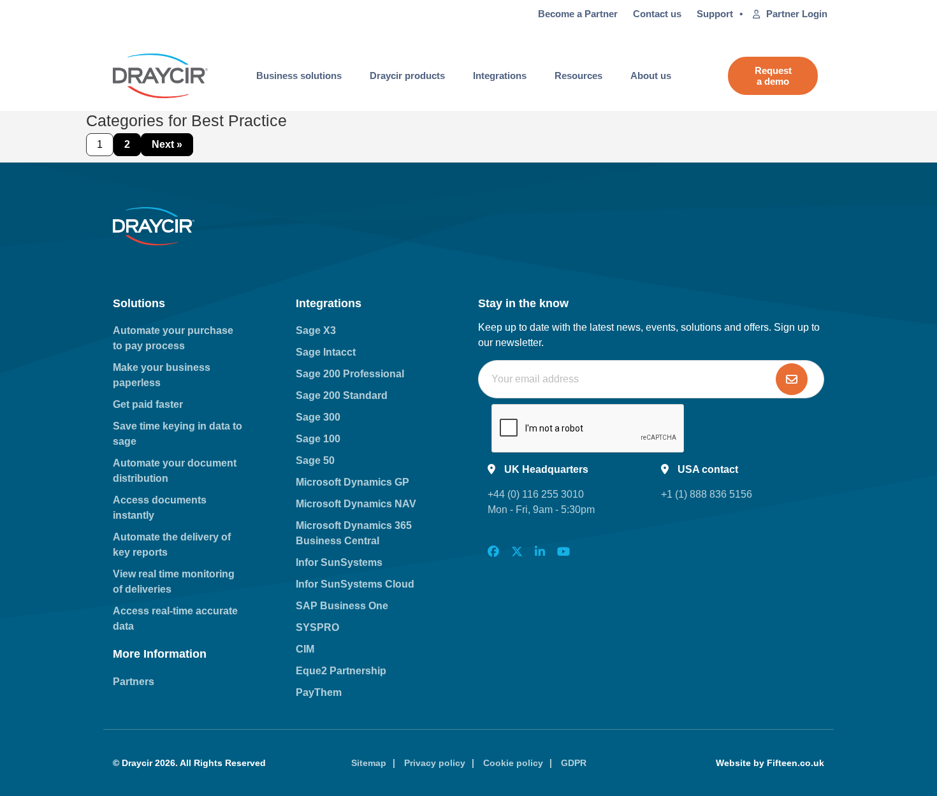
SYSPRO (317, 627)
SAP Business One (342, 605)
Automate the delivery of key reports (172, 545)
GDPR (573, 763)
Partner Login (796, 13)
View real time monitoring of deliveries (174, 581)
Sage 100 (318, 438)
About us (650, 75)
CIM (305, 649)
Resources (578, 75)
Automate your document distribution (174, 471)
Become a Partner (578, 13)
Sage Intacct (326, 352)
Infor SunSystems (339, 562)
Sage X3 (316, 330)
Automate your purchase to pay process (173, 338)
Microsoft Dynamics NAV (356, 503)
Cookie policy (513, 763)
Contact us (657, 13)
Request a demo (773, 76)
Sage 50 (315, 460)
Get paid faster (148, 404)
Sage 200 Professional (350, 373)
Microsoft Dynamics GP (352, 482)
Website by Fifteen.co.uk (770, 763)
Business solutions (299, 75)
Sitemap (368, 763)
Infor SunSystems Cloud (355, 584)
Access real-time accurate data (175, 618)
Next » (167, 144)
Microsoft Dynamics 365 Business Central (354, 533)
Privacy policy (434, 763)
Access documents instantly (160, 508)
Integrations (500, 75)
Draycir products (407, 75)
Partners (133, 681)
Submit (792, 379)
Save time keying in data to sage (177, 434)
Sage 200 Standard (342, 395)
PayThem (319, 692)
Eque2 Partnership (341, 670)
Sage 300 (318, 417)
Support (715, 13)
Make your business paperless (161, 375)
